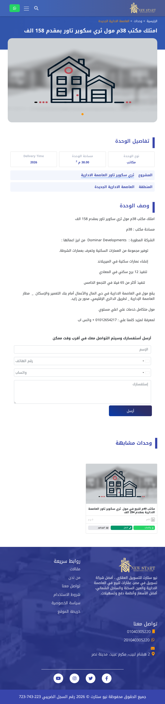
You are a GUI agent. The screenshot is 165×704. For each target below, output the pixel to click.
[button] (82, 114)
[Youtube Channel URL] (58, 678)
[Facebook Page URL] (107, 678)
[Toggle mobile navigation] (26, 8)
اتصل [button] (126, 528)
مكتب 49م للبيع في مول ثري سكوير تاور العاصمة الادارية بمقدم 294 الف (121, 510)
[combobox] (146, 361)
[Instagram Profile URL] (74, 678)
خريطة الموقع (69, 611)
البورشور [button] (101, 528)
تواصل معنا (71, 586)
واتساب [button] (148, 528)
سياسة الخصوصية (66, 603)
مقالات (75, 569)
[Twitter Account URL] (90, 678)
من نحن (74, 577)
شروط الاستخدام (66, 594)
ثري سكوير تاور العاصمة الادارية (107, 175)
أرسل (130, 411)
